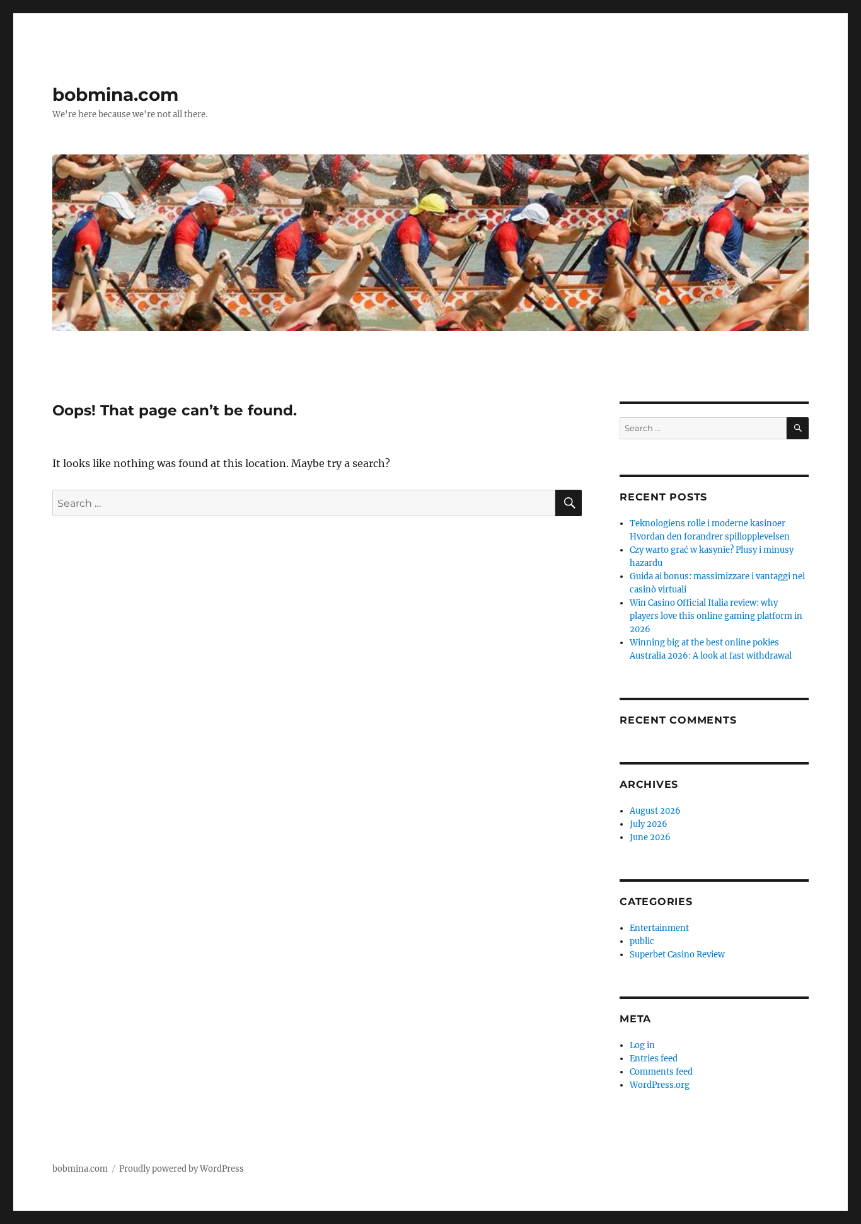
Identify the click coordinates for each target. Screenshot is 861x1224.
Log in (642, 1045)
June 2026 (650, 837)
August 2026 (655, 810)
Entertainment (659, 928)
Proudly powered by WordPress (181, 1168)
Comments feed (661, 1071)
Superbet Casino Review (677, 954)
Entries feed (654, 1058)
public (642, 941)
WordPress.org (660, 1085)
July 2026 (648, 824)
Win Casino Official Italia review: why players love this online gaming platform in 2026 (716, 616)
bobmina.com (115, 94)
